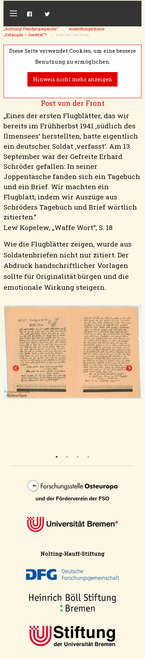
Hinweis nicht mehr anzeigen (72, 79)
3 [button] (77, 456)
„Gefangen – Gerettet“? (25, 34)
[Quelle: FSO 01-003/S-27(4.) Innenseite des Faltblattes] (72, 351)
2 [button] (67, 456)
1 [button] (56, 456)
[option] (72, 351)
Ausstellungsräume (87, 28)
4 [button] (88, 456)
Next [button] (129, 368)
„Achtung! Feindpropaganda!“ (31, 28)
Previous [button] (15, 368)
